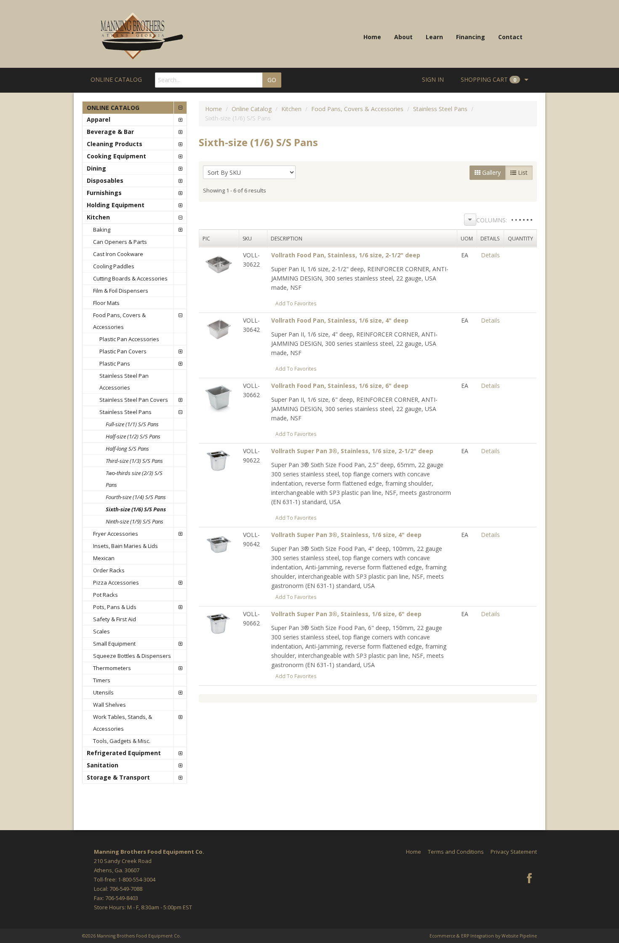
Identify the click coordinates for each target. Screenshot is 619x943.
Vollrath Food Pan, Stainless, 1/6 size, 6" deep (339, 386)
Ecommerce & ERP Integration (462, 936)
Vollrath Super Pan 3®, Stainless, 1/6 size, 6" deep (346, 614)
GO (271, 80)
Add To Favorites (296, 303)
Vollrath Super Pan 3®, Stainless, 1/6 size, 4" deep (346, 535)
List (522, 172)
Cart (488, 79)
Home (372, 37)
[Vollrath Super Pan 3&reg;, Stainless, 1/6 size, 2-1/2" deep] (219, 460)
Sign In (433, 79)
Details (490, 255)
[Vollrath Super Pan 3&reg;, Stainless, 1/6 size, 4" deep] (219, 544)
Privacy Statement (514, 851)
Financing (470, 37)
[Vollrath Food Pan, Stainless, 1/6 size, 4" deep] (219, 329)
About (403, 37)
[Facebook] (529, 879)
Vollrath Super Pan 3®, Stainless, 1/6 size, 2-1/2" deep (352, 451)
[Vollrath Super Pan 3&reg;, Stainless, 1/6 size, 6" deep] (219, 623)
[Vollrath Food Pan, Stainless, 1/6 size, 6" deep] (219, 396)
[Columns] (470, 220)
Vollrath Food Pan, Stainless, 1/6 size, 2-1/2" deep (345, 255)
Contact (510, 37)
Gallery (490, 172)
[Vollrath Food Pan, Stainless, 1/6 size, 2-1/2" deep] (219, 264)
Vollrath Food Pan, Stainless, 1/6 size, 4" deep (339, 320)
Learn (434, 37)
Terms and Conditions (456, 851)
